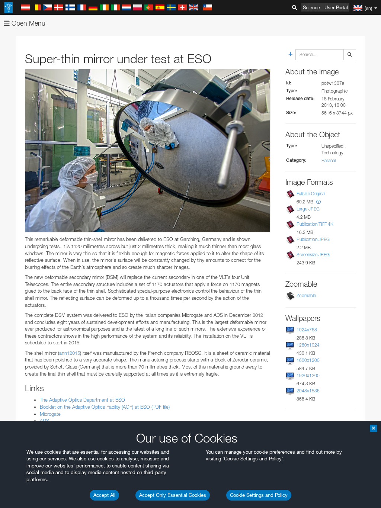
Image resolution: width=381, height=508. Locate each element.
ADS (44, 421)
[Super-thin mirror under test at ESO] (147, 150)
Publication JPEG (313, 239)
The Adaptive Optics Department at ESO (82, 400)
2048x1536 (308, 390)
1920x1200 (308, 375)
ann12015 (69, 353)
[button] (318, 202)
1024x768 (307, 329)
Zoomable (306, 295)
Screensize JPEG (313, 254)
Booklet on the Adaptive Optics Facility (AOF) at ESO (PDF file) (105, 407)
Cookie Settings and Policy (259, 495)
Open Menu (27, 23)
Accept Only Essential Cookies (172, 495)
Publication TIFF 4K (315, 224)
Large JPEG (308, 209)
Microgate (50, 414)
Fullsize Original (311, 193)
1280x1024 (308, 345)
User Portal (336, 7)
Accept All (104, 495)
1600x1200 (308, 360)
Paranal (328, 160)
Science (311, 7)
